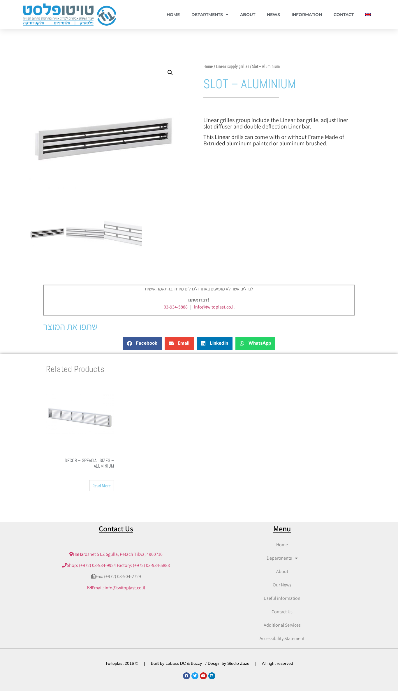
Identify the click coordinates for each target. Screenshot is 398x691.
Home (173, 14)
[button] (170, 72)
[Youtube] (203, 675)
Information (307, 14)
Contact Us (282, 612)
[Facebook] (186, 675)
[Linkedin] (211, 675)
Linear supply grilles (232, 66)
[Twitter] (194, 675)
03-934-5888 (176, 307)
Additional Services (282, 625)
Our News (282, 585)
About (247, 14)
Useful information (282, 598)
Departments (207, 14)
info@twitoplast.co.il (214, 307)
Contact (344, 14)
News (273, 14)
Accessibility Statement (282, 638)
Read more (101, 485)
